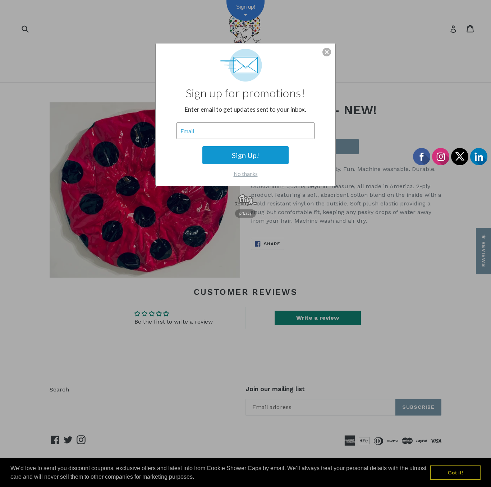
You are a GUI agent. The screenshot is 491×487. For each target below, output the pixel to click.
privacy (245, 213)
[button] (326, 52)
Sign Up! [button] (245, 155)
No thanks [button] (246, 174)
